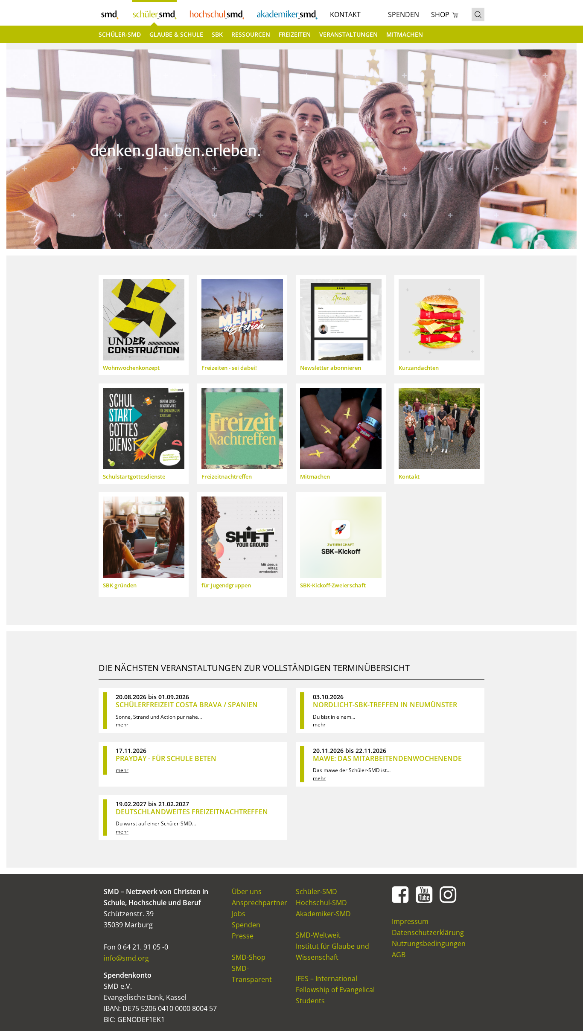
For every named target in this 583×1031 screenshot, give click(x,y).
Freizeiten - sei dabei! (229, 368)
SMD (109, 13)
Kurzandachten (419, 368)
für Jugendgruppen (226, 585)
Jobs (238, 913)
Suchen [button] (478, 14)
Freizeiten (295, 34)
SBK (217, 34)
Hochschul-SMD (216, 13)
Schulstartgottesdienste (134, 476)
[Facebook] (400, 894)
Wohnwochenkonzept (131, 368)
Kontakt (345, 14)
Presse (243, 936)
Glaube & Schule (176, 34)
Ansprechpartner (259, 902)
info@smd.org (126, 958)
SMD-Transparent (252, 974)
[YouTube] (424, 894)
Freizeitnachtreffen (226, 476)
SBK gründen (120, 585)
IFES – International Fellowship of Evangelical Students (335, 989)
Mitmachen (404, 34)
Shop (440, 14)
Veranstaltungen (348, 34)
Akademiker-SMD (287, 13)
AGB (398, 954)
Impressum (410, 921)
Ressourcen (250, 34)
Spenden (403, 14)
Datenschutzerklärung (428, 932)
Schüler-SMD (154, 13)
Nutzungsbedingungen (429, 943)
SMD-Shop (248, 957)
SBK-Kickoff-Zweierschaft (333, 585)
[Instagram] (448, 894)
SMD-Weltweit (318, 935)
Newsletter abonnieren (330, 368)
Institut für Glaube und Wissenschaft (332, 951)
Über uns (247, 891)
